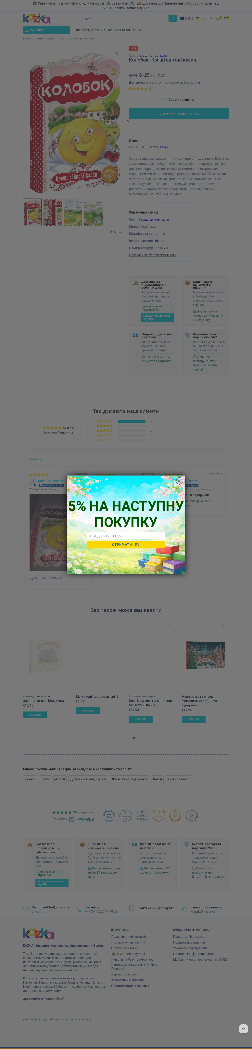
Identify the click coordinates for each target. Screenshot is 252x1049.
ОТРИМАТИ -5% (126, 544)
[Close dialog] (179, 480)
